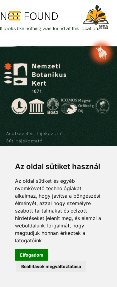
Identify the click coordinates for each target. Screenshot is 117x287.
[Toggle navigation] (16, 16)
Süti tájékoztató (24, 141)
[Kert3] (95, 16)
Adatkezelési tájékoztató (34, 133)
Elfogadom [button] (31, 255)
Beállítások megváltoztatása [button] (51, 266)
